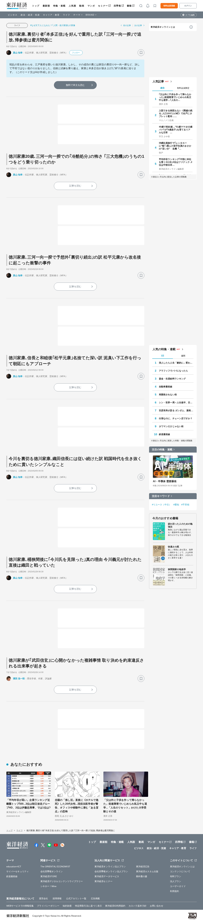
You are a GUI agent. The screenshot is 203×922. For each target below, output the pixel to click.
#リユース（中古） (161, 504)
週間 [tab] (183, 356)
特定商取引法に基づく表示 (88, 906)
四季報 (117, 5)
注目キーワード (161, 496)
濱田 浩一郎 (19, 678)
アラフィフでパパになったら (173, 370)
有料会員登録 (169, 6)
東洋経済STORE (48, 876)
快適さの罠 (173, 546)
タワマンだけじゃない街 (171, 426)
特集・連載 (59, 5)
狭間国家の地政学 (177, 569)
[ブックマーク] (141, 52)
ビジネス (12, 15)
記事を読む (75, 185)
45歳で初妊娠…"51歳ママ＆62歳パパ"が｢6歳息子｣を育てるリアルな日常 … (175, 129)
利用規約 (174, 891)
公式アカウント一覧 (76, 898)
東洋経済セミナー (103, 881)
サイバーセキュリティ (17, 871)
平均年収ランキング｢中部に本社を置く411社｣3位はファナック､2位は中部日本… (175, 162)
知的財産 (67, 906)
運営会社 (43, 898)
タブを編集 (190, 15)
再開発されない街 (168, 394)
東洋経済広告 (143, 866)
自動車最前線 (165, 386)
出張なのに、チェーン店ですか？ (176, 418)
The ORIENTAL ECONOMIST (55, 866)
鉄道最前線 (164, 434)
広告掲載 (95, 898)
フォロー (76, 53)
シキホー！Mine (48, 886)
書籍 (129, 5)
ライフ (66, 15)
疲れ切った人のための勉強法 (180, 525)
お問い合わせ (156, 906)
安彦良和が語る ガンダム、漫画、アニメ (176, 410)
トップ (35, 5)
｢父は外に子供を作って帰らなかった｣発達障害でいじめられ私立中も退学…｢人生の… (175, 97)
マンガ (91, 5)
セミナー (103, 5)
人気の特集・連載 (164, 349)
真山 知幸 (18, 52)
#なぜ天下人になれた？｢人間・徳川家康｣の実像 (52, 25)
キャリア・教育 (51, 15)
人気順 (72, 5)
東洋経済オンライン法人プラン (110, 866)
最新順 (46, 5)
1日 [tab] (162, 355)
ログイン (188, 6)
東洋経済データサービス (107, 876)
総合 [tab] (162, 88)
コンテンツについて (180, 871)
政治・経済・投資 (30, 15)
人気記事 (158, 81)
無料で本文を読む (75, 85)
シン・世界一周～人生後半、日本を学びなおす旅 (176, 402)
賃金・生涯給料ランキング (172, 378)
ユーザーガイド (178, 886)
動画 (81, 5)
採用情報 (57, 898)
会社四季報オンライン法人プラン (111, 871)
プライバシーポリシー (48, 906)
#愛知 (176, 504)
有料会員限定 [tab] (183, 88)
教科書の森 (141, 876)
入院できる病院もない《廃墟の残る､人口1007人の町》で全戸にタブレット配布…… (176, 113)
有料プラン (175, 876)
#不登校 (185, 504)
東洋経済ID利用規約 (115, 906)
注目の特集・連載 (162, 449)
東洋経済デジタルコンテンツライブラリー (61, 881)
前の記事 (127, 25)
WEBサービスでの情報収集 (20, 906)
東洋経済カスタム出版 (147, 871)
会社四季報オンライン (51, 871)
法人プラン (175, 881)
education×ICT (13, 866)
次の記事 (138, 25)
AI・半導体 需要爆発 (165, 481)
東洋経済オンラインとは (163, 27)
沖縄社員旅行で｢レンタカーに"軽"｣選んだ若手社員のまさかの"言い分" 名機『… (175, 146)
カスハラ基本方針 (138, 906)
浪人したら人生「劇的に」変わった (176, 362)
